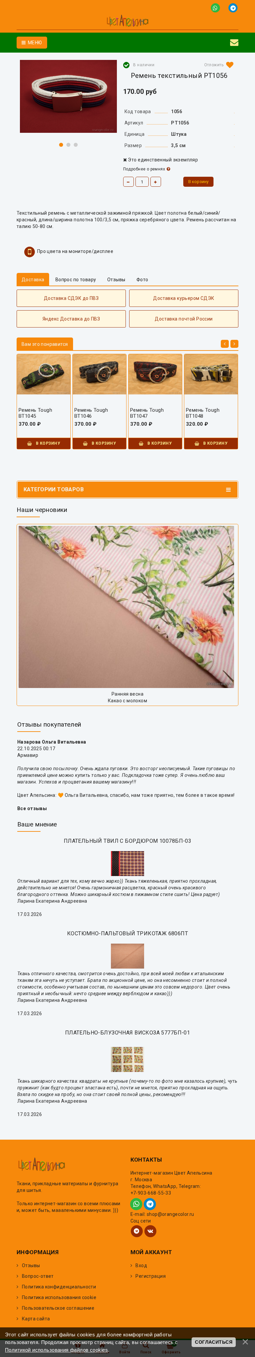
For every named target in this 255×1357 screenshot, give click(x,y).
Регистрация (150, 1276)
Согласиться (213, 1342)
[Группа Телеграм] (137, 1231)
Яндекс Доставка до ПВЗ (71, 319)
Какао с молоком (127, 700)
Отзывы (31, 1265)
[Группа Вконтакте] (150, 1231)
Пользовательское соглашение (58, 1308)
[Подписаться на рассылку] (234, 43)
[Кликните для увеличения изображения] (68, 96)
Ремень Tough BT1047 (147, 413)
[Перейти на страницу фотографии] (127, 607)
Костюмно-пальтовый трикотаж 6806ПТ (127, 933)
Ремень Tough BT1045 (35, 413)
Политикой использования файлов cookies (56, 1350)
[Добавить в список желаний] (217, 65)
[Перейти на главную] (127, 22)
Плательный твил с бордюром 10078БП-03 (128, 841)
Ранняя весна (127, 694)
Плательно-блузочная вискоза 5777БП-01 (127, 1032)
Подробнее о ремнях (144, 169)
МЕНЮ (34, 42)
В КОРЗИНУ (47, 443)
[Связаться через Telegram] (233, 7)
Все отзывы (32, 808)
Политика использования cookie (59, 1297)
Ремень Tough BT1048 (202, 413)
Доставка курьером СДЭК (183, 298)
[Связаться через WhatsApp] (216, 7)
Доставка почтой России (183, 319)
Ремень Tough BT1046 (91, 413)
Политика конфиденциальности (59, 1286)
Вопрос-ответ (38, 1276)
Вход (141, 1265)
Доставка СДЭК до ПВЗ (71, 298)
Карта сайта (36, 1318)
